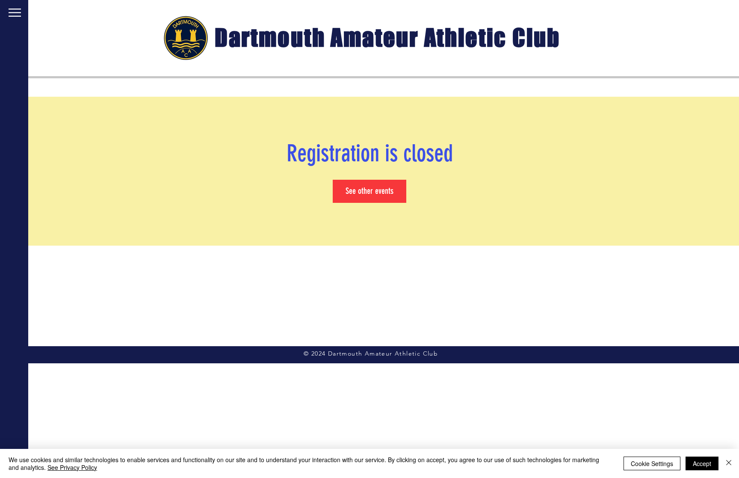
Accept (702, 463)
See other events (369, 191)
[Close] (729, 463)
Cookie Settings (652, 463)
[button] (15, 13)
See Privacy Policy (72, 467)
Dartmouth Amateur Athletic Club (387, 37)
